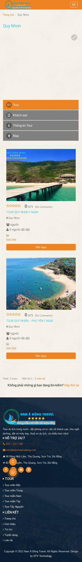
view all (41, 378)
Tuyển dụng (11, 535)
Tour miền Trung (13, 490)
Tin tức (8, 529)
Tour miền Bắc (12, 485)
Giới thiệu (9, 524)
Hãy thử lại (71, 385)
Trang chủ (8, 14)
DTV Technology (43, 556)
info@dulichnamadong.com (20, 450)
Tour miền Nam (12, 496)
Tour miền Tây (12, 501)
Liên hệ (8, 540)
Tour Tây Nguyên (13, 506)
